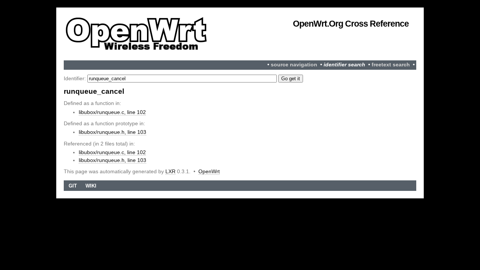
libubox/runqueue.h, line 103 (112, 132)
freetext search (391, 65)
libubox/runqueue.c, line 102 (112, 112)
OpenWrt (209, 171)
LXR (170, 171)
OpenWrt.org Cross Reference (351, 23)
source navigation (294, 65)
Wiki (91, 186)
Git (73, 186)
